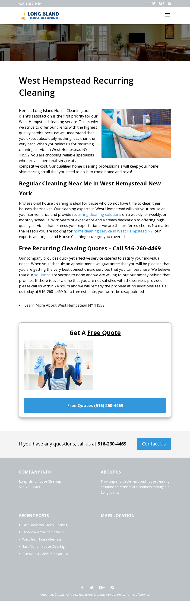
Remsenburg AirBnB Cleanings (45, 553)
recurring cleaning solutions (96, 214)
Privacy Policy (115, 594)
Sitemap (100, 594)
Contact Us (154, 444)
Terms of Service (138, 594)
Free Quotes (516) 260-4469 (95, 405)
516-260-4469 (112, 444)
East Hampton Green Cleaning (44, 525)
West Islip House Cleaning (41, 539)
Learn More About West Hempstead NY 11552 (64, 305)
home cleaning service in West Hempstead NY (113, 231)
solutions (42, 274)
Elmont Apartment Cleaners (43, 532)
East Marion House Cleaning (43, 546)
